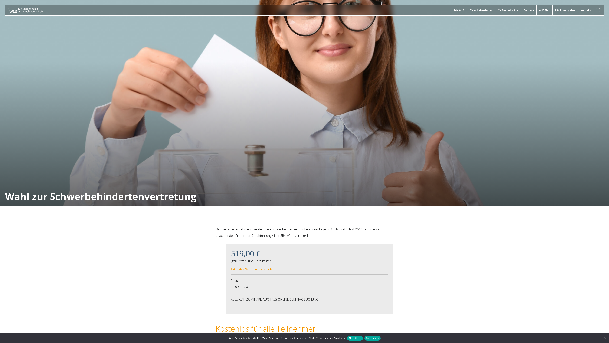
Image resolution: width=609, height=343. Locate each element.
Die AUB (459, 10)
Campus (529, 10)
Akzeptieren (355, 338)
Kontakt (586, 10)
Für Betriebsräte (507, 10)
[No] (605, 338)
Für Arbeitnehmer (480, 10)
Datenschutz (372, 338)
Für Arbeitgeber (565, 10)
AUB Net (544, 10)
